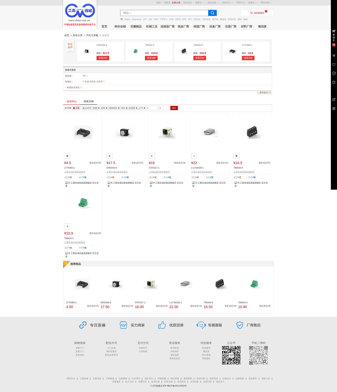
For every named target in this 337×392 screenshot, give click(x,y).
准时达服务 (111, 351)
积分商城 (206, 355)
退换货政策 (174, 358)
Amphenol (136, 19)
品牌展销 (123, 378)
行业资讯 (136, 378)
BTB (184, 19)
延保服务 (206, 348)
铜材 (245, 19)
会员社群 (194, 381)
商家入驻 (266, 378)
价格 (103, 108)
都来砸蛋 (188, 378)
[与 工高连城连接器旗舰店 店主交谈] (82, 184)
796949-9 (198, 45)
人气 (141, 108)
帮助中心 (241, 2)
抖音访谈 (168, 381)
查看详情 (103, 58)
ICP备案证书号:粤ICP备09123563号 (170, 386)
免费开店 (142, 381)
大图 (77, 108)
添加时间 (113, 108)
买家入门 (80, 348)
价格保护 (174, 351)
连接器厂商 (168, 26)
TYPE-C (164, 19)
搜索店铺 (89, 101)
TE (121, 19)
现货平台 (71, 378)
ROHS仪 (232, 19)
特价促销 (120, 26)
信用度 (132, 108)
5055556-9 (102, 45)
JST (145, 19)
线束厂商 (183, 26)
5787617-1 (154, 168)
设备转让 (227, 378)
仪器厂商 (230, 26)
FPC (190, 19)
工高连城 (84, 378)
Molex (127, 19)
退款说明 (174, 355)
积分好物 (175, 378)
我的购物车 (259, 13)
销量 (95, 108)
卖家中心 (226, 2)
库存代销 (201, 378)
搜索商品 (72, 101)
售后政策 (174, 348)
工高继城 (110, 378)
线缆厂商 (199, 26)
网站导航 (265, 2)
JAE (150, 19)
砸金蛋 (206, 351)
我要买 (198, 2)
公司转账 (143, 351)
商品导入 (220, 381)
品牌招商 (240, 378)
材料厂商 (246, 26)
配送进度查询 (111, 355)
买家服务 (206, 358)
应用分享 (155, 381)
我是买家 (212, 2)
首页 (104, 26)
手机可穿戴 (92, 35)
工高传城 (97, 378)
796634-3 (149, 45)
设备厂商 (215, 26)
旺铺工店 (151, 26)
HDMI (178, 19)
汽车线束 (206, 19)
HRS (156, 19)
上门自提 (111, 348)
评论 (123, 108)
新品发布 (253, 378)
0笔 (85, 177)
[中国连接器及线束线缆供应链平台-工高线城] (80, 29)
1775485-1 (247, 45)
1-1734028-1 (197, 168)
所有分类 (77, 35)
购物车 (334, 38)
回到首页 (187, 2)
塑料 (240, 19)
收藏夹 (251, 2)
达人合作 (129, 381)
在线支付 (143, 348)
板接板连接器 (73, 87)
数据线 (223, 19)
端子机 (215, 19)
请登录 (167, 2)
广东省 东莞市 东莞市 (94, 81)
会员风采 (181, 381)
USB (171, 19)
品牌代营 (207, 381)
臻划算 (262, 26)
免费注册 (176, 2)
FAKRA (197, 19)
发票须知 (80, 355)
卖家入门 (80, 351)
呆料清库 (214, 378)
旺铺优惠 (162, 378)
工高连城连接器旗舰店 (74, 172)
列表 (69, 108)
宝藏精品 (136, 26)
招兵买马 (149, 378)
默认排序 (87, 108)
